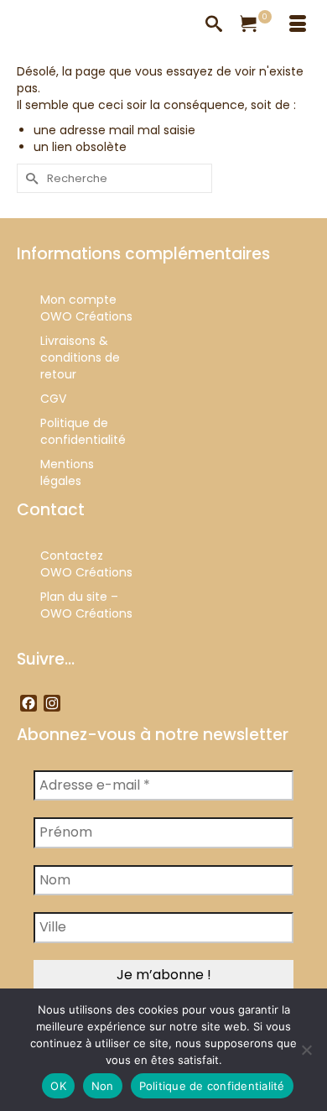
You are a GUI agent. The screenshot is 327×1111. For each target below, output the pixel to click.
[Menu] (298, 25)
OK (58, 1086)
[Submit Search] (29, 178)
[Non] (306, 1049)
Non (102, 1086)
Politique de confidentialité (212, 1086)
